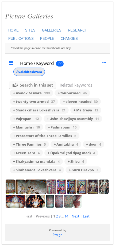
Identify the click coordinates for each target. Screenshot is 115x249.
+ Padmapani (62, 127)
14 (66, 216)
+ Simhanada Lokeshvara (37, 170)
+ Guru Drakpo (83, 170)
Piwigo (57, 234)
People (47, 39)
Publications (21, 39)
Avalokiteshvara (29, 71)
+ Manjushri (26, 127)
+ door (93, 144)
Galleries (52, 30)
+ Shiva (76, 161)
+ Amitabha (66, 144)
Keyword (45, 63)
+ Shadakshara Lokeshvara (39, 110)
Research (77, 30)
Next (75, 216)
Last (86, 216)
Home (13, 30)
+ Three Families (29, 144)
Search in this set (36, 85)
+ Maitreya (86, 110)
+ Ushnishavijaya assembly (73, 118)
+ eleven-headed (80, 101)
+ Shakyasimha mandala (36, 161)
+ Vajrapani (26, 118)
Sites (30, 30)
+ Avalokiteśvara (31, 93)
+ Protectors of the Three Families (44, 135)
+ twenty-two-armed (34, 101)
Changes (69, 39)
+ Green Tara (26, 152)
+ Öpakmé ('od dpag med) (71, 152)
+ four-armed (72, 93)
